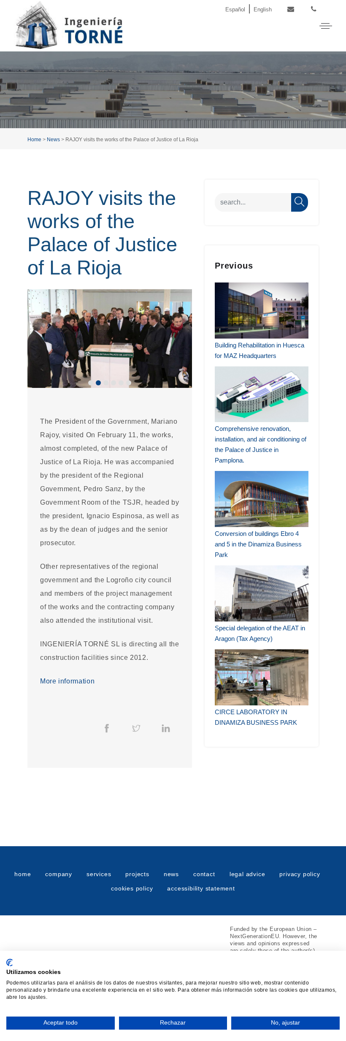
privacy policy (299, 874)
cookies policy (132, 888)
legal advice (247, 874)
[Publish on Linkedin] (165, 727)
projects (137, 874)
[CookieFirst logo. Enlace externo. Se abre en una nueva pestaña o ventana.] (9, 962)
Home (34, 140)
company (58, 874)
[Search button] (299, 202)
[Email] (290, 9)
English (263, 9)
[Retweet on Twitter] (136, 727)
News (53, 140)
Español (235, 9)
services (98, 874)
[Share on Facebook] (106, 727)
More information (67, 681)
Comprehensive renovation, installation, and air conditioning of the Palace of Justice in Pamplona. (260, 444)
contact (204, 874)
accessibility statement (201, 888)
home (22, 874)
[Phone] (313, 9)
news (171, 874)
